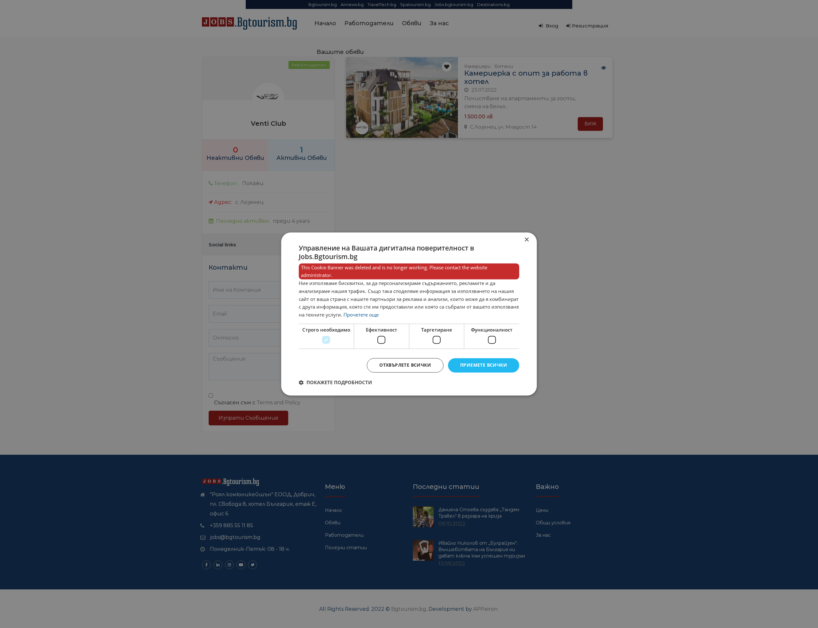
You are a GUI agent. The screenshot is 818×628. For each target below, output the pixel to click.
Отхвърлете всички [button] (405, 365)
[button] (335, 382)
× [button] (526, 239)
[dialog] (409, 313)
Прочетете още (361, 315)
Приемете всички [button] (483, 365)
